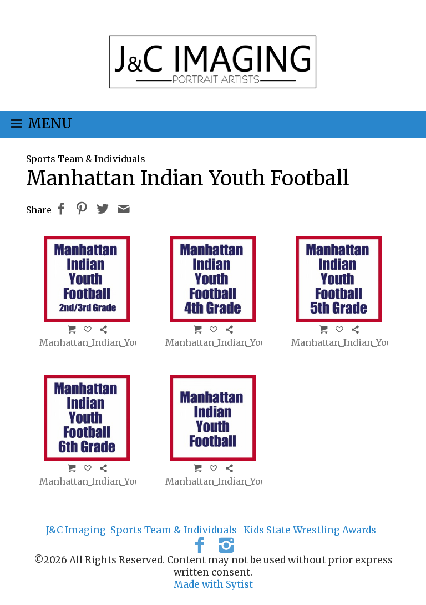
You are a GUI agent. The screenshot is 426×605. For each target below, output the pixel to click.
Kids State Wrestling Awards (310, 530)
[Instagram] (226, 545)
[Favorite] (88, 329)
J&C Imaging (76, 530)
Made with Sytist (213, 584)
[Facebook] (199, 545)
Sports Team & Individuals (85, 158)
